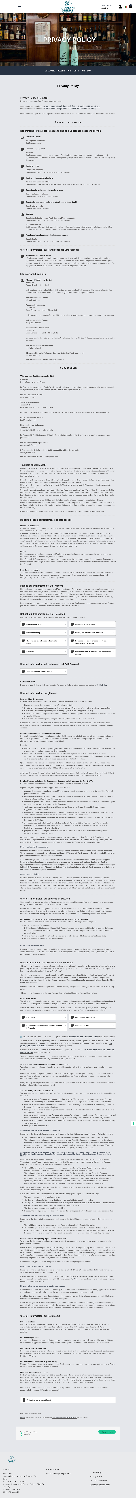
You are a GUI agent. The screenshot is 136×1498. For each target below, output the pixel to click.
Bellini (61, 71)
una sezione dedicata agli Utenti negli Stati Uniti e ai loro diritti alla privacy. (71, 106)
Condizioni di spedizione (100, 1485)
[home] (68, 6)
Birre (77, 71)
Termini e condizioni (98, 1480)
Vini (69, 71)
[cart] (130, 6)
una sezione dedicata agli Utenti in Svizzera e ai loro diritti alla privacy (69, 108)
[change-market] (109, 6)
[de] (126, 3)
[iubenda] (68, 1434)
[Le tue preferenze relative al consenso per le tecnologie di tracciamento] (133, 1123)
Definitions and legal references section (83, 1036)
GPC (73, 1279)
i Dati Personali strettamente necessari (64, 1417)
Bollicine (50, 71)
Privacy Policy (96, 1476)
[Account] (120, 6)
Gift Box (86, 71)
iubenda (22, 1417)
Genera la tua (107, 1432)
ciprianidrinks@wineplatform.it (59, 1473)
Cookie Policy (101, 685)
